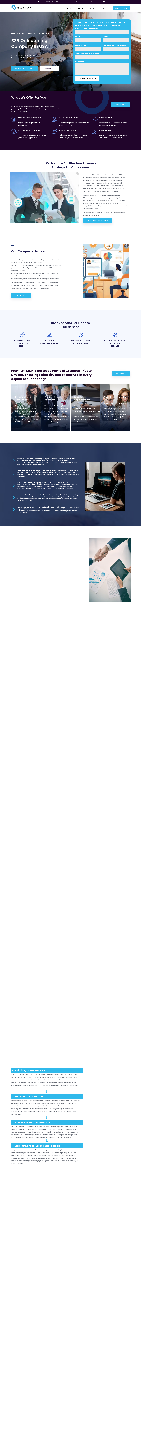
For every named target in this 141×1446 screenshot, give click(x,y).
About (69, 8)
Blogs (92, 8)
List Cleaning (92, 206)
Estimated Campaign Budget (114, 45)
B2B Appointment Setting (105, 206)
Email (105, 36)
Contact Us (103, 8)
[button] (80, 8)
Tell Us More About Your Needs (87, 54)
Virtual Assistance (120, 206)
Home (60, 8)
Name (77, 36)
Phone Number (81, 45)
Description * (80, 61)
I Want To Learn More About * (86, 29)
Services (80, 8)
